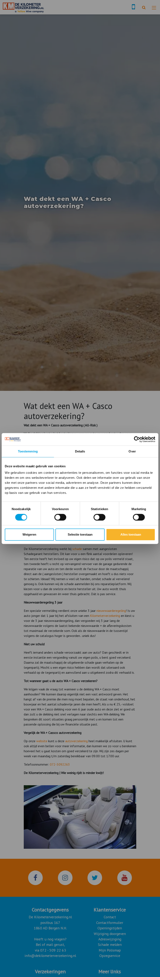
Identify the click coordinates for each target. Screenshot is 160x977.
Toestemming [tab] (28, 451)
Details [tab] (80, 451)
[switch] (60, 517)
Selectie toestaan (80, 534)
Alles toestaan (130, 534)
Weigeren (29, 534)
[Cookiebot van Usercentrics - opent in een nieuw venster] (137, 439)
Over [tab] (132, 451)
